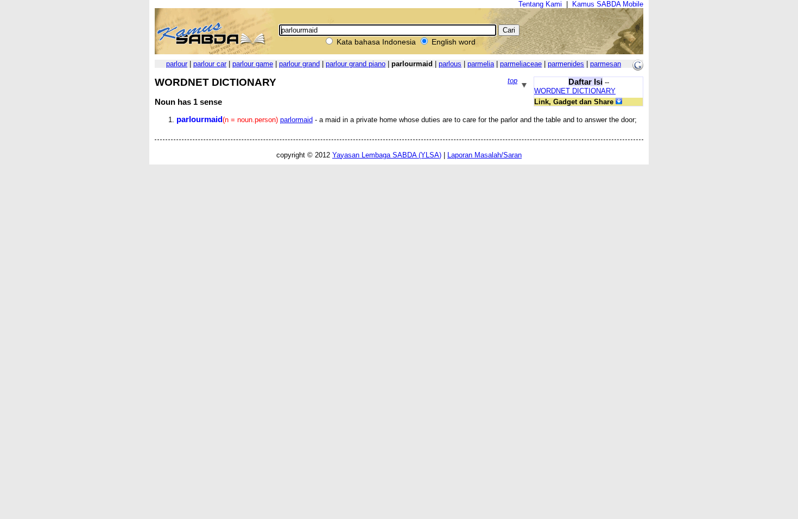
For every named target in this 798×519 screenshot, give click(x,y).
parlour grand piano (355, 64)
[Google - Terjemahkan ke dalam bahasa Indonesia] (637, 68)
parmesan (605, 64)
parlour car (209, 64)
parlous (450, 64)
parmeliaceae (521, 64)
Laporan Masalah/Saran (484, 155)
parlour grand (299, 64)
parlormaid (296, 120)
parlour (176, 64)
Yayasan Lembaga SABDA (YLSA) (386, 155)
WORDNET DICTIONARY (575, 91)
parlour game (252, 64)
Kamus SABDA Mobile (607, 4)
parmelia (480, 64)
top (512, 81)
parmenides (566, 64)
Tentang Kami (540, 4)
